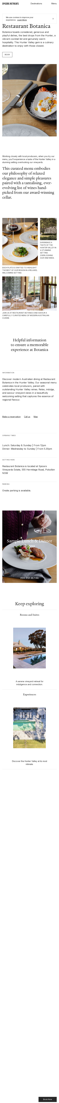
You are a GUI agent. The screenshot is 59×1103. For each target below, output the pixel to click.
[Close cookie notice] (53, 18)
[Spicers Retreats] (10, 3)
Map (36, 416)
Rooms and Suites (29, 614)
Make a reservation (11, 416)
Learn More (22, 20)
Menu (54, 3)
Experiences (29, 694)
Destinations (36, 3)
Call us (27, 416)
